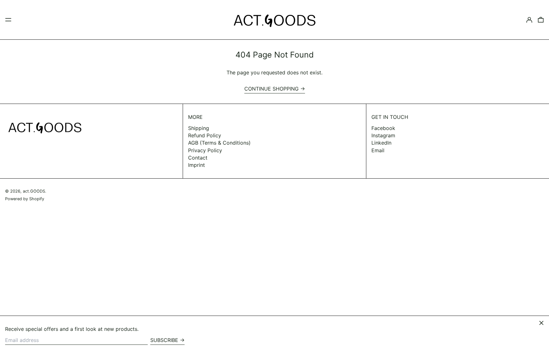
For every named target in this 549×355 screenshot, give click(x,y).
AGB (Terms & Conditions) (219, 143)
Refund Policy (204, 135)
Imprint (196, 165)
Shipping (198, 128)
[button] (541, 19)
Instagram (383, 136)
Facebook (383, 128)
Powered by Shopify (24, 198)
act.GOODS (34, 191)
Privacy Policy (205, 150)
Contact (197, 157)
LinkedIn (381, 143)
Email (377, 150)
